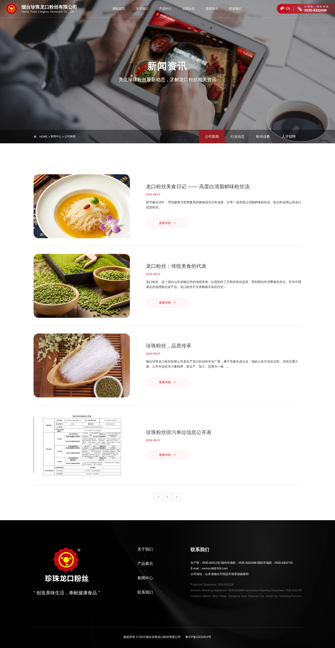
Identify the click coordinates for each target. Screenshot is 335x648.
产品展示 (145, 563)
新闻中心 (56, 136)
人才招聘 (289, 136)
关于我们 (142, 8)
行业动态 (237, 136)
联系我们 (235, 8)
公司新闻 (70, 136)
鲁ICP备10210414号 (198, 636)
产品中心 (165, 8)
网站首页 (119, 8)
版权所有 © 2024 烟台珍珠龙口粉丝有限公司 (152, 636)
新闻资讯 (212, 8)
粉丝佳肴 (263, 136)
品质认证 (188, 8)
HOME (43, 136)
